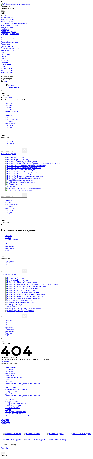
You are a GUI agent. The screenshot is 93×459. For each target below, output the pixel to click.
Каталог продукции (13, 406)
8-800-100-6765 (7, 73)
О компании (10, 123)
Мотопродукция (30, 162)
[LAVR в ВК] (12, 435)
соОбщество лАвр (12, 382)
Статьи (8, 117)
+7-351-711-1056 (7, 68)
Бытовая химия (11, 186)
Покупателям (10, 387)
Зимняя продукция (32, 178)
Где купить (9, 127)
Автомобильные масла (26, 182)
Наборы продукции (31, 172)
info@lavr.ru (7, 97)
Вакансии (9, 371)
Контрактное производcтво (16, 404)
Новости (8, 115)
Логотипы (9, 379)
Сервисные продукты (34, 176)
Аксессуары (18, 184)
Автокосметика (34, 384)
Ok (3, 453)
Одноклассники (11, 111)
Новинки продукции (25, 160)
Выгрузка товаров (12, 408)
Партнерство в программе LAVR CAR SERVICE (15, 413)
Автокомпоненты (26, 180)
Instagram (8, 107)
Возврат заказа (11, 392)
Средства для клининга (31, 188)
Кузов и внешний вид (37, 166)
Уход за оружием (27, 190)
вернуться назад (10, 363)
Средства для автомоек (36, 174)
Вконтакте (9, 103)
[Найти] (3, 12)
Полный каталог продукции (16, 384)
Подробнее (5, 448)
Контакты (9, 121)
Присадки (31, 170)
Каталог (8, 154)
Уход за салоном (34, 168)
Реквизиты (9, 375)
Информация (10, 367)
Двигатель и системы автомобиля (47, 164)
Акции (8, 410)
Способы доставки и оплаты (16, 389)
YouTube (8, 109)
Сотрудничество (11, 119)
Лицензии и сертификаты (15, 377)
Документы (9, 394)
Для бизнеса (10, 399)
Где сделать (9, 125)
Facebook (8, 105)
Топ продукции (22, 157)
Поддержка (5, 424)
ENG (7, 129)
